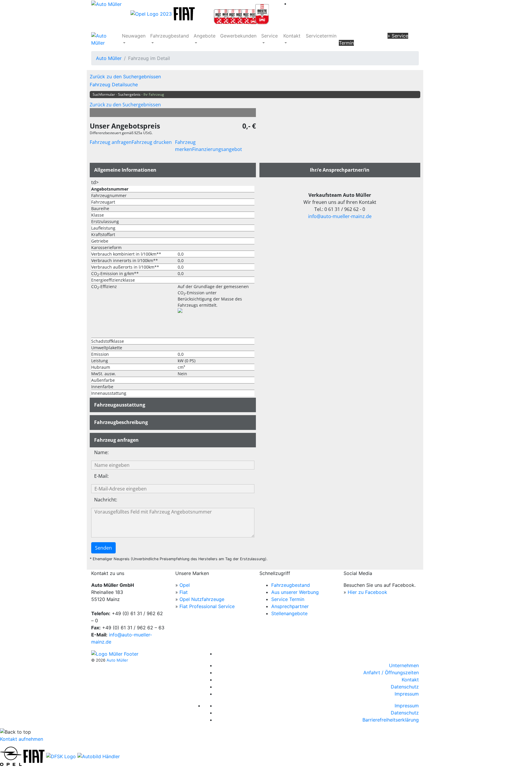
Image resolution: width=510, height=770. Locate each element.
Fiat (183, 592)
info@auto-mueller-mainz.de (340, 216)
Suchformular (104, 94)
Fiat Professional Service (207, 606)
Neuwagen (134, 36)
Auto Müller (109, 58)
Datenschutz (405, 687)
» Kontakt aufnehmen (362, 36)
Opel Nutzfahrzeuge (201, 599)
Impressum (407, 694)
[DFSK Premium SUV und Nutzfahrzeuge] (61, 756)
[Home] (106, 4)
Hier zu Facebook (367, 592)
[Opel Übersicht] (151, 13)
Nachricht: (105, 499)
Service (269, 36)
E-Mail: (101, 476)
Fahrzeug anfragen (111, 142)
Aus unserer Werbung (295, 592)
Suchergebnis (129, 94)
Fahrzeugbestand (169, 36)
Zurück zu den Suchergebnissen (125, 76)
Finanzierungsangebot (217, 149)
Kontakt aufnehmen (21, 739)
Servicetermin (321, 36)
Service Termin (287, 599)
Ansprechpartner (290, 606)
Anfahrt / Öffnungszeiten (391, 672)
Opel (184, 585)
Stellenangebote (289, 613)
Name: (101, 452)
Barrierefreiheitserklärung (390, 720)
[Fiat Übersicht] (184, 13)
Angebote (204, 36)
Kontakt (291, 36)
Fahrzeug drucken (152, 142)
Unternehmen (404, 665)
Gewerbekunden (238, 36)
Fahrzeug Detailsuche (114, 84)
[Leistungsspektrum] (241, 13)
